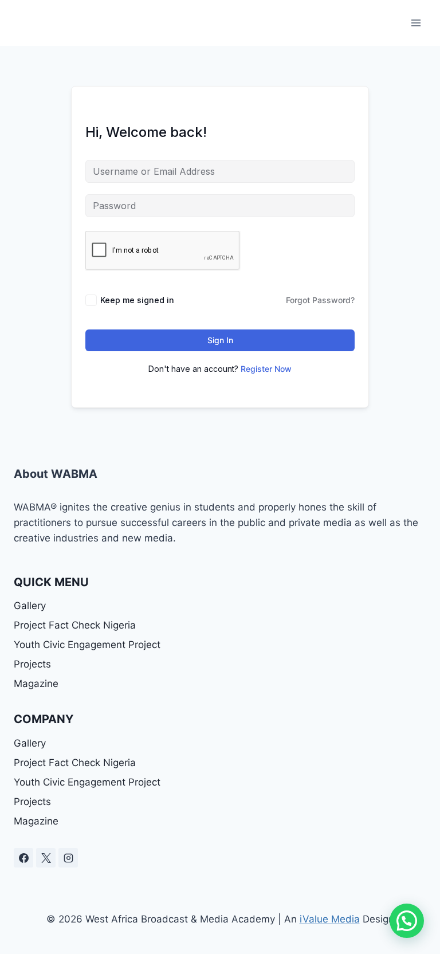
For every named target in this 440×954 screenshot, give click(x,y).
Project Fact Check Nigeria (75, 625)
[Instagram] (68, 857)
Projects (32, 664)
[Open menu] (415, 23)
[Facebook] (23, 857)
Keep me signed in (137, 300)
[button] (407, 921)
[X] (46, 857)
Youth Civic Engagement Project (87, 644)
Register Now (266, 369)
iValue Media (330, 919)
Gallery (30, 605)
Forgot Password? (320, 300)
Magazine (36, 683)
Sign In (220, 340)
